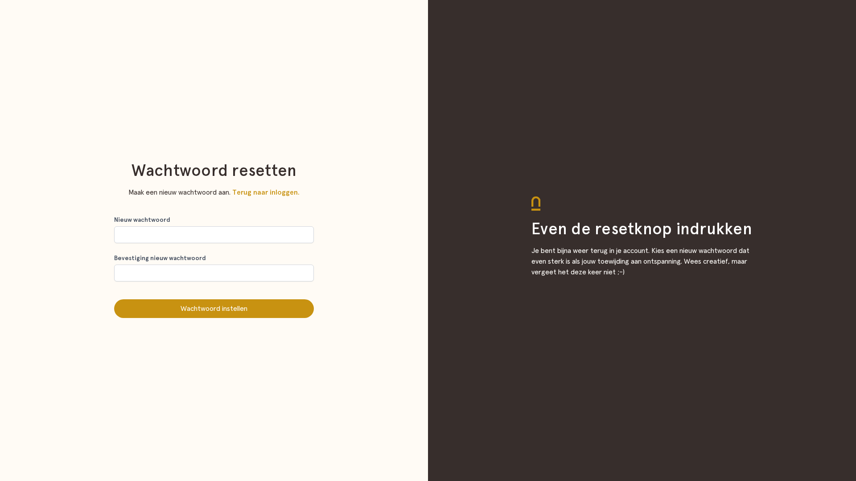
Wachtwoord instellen (214, 308)
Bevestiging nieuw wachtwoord (160, 258)
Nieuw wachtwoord (142, 220)
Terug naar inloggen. (266, 192)
